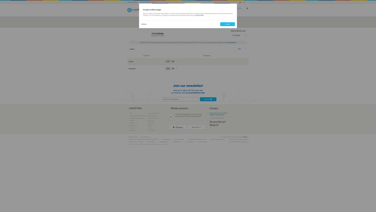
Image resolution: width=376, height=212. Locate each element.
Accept (227, 24)
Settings (143, 24)
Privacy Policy (199, 15)
